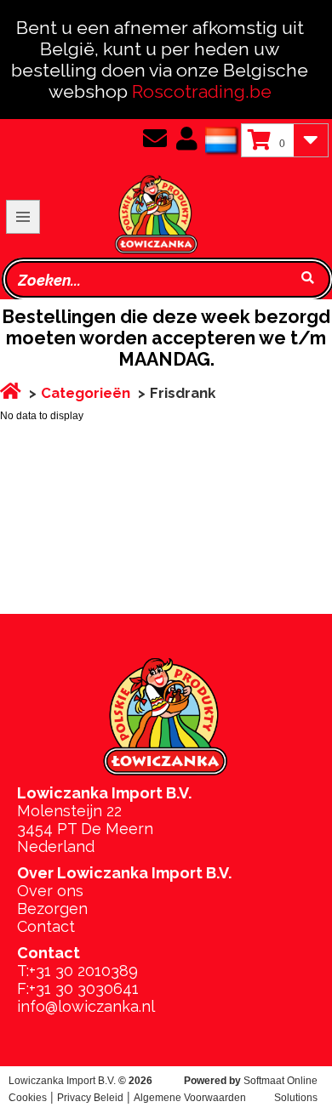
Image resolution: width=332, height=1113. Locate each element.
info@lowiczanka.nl (86, 1006)
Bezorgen (52, 908)
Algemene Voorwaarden (190, 1098)
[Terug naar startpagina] (101, 187)
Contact (46, 926)
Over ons (50, 891)
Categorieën (85, 392)
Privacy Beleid (90, 1098)
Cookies (28, 1098)
